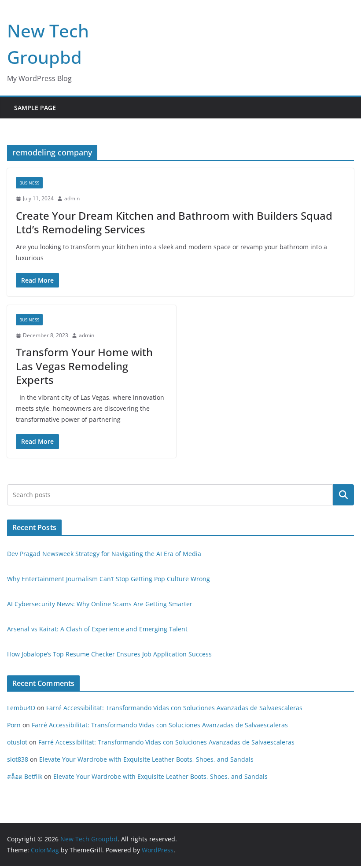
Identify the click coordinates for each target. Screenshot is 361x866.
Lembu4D (21, 708)
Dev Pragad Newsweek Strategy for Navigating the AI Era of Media (104, 553)
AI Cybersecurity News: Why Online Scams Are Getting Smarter (99, 604)
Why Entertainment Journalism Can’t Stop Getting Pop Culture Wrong (108, 579)
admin (72, 198)
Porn (14, 725)
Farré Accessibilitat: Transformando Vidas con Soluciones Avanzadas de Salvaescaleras (174, 708)
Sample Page (35, 107)
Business (29, 183)
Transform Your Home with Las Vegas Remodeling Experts (84, 366)
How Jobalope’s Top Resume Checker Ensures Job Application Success (109, 654)
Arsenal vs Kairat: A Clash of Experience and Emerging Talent (97, 629)
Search (343, 494)
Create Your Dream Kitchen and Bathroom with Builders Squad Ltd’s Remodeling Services (174, 222)
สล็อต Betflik (24, 776)
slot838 (17, 759)
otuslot (17, 742)
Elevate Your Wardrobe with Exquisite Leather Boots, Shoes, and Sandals (146, 759)
